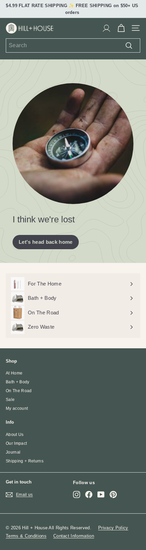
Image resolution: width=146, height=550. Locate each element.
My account (17, 408)
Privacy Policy (113, 527)
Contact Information (73, 535)
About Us (15, 434)
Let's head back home (46, 242)
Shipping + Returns (24, 461)
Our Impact (16, 443)
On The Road (19, 390)
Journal (13, 452)
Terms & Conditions (26, 535)
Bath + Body (18, 382)
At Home (14, 373)
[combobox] (73, 45)
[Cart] (121, 28)
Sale (10, 399)
